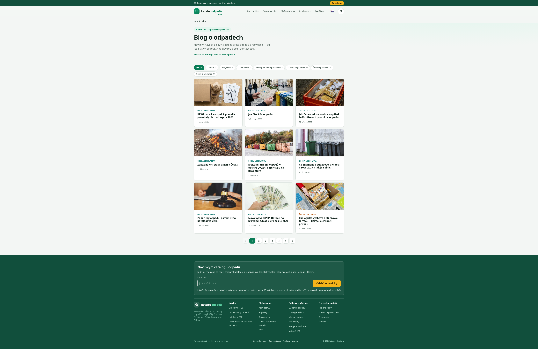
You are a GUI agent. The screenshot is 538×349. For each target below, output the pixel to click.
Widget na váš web (298, 326)
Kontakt (322, 321)
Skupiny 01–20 (236, 307)
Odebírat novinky (326, 283)
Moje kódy (294, 321)
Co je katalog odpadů (239, 312)
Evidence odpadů (297, 307)
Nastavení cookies (290, 341)
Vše (199, 67)
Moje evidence (296, 317)
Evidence (304, 11)
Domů (197, 21)
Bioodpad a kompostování (269, 67)
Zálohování (244, 67)
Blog (261, 329)
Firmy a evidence (205, 74)
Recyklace (227, 67)
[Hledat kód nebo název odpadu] (341, 11)
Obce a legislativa (298, 67)
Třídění (212, 67)
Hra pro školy (325, 307)
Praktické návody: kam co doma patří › (214, 54)
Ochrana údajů (274, 341)
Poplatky (263, 312)
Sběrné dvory (288, 11)
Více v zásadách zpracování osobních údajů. (322, 290)
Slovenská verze (259, 341)
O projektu (324, 317)
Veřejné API (294, 331)
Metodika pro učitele (328, 312)
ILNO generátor (296, 312)
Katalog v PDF (235, 317)
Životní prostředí (322, 67)
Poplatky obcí (270, 11)
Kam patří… (252, 11)
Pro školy (319, 11)
